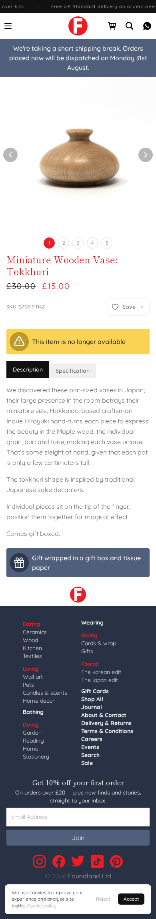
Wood (30, 640)
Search (90, 755)
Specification (73, 370)
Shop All (92, 699)
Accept (131, 899)
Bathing (33, 711)
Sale (87, 763)
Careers (91, 739)
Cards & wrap (98, 643)
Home (30, 748)
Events (90, 747)
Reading (33, 740)
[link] (78, 26)
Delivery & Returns (106, 723)
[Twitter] (78, 861)
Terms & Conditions (107, 731)
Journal (91, 707)
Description (28, 369)
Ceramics (35, 632)
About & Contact (103, 715)
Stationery (36, 756)
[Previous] (10, 155)
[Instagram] (39, 861)
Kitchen (32, 648)
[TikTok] (97, 861)
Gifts (87, 651)
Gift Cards (95, 691)
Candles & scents (45, 692)
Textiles (32, 656)
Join (78, 838)
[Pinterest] (116, 861)
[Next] (145, 155)
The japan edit (99, 680)
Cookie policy (41, 906)
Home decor (38, 700)
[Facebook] (58, 861)
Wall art (33, 676)
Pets (28, 684)
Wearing (92, 622)
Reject (103, 899)
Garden (32, 732)
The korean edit (101, 672)
